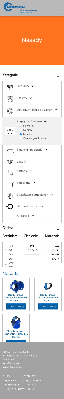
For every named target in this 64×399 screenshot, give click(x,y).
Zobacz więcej (16, 306)
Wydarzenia (12, 384)
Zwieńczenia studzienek (32, 195)
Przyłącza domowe (29, 121)
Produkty (29, 376)
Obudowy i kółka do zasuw (35, 110)
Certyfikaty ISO (10, 380)
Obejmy (27, 130)
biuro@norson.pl (11, 363)
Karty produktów (32, 380)
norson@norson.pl (12, 367)
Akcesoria (23, 216)
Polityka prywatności (19, 389)
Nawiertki (28, 126)
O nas (6, 376)
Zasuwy (22, 98)
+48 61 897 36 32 (12, 359)
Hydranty (23, 86)
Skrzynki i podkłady (29, 150)
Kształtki (22, 171)
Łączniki (22, 162)
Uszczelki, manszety (30, 206)
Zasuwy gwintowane (35, 138)
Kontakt (31, 384)
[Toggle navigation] (57, 8)
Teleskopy (23, 183)
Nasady (27, 134)
